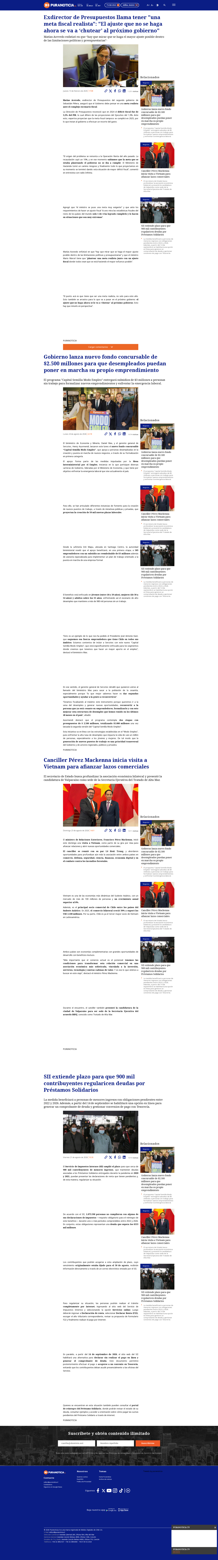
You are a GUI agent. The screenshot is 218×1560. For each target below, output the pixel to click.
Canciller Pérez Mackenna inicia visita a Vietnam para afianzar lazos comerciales (155, 173)
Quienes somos (82, 1477)
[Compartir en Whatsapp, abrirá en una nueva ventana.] (120, 90)
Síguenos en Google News (53, 1487)
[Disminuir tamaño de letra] (152, 5)
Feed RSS (80, 1479)
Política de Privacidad (84, 1481)
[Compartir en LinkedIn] (124, 90)
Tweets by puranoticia (152, 1471)
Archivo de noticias (105, 1479)
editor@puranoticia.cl (51, 1482)
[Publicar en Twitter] (111, 91)
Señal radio (129, 5)
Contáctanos (48, 1484)
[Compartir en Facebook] (115, 90)
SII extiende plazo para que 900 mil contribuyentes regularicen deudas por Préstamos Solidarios (156, 230)
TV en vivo (111, 5)
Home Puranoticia (105, 1477)
